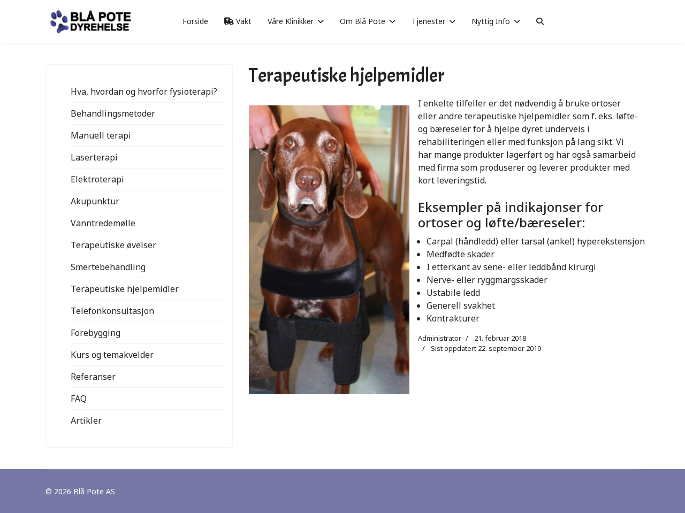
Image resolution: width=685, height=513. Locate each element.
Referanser (93, 376)
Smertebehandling (108, 267)
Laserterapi (94, 157)
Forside (195, 21)
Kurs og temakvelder (112, 355)
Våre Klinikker (291, 21)
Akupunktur (95, 201)
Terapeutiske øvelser (113, 245)
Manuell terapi (101, 135)
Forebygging (95, 333)
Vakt (243, 21)
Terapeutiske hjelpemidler (125, 289)
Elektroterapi (97, 179)
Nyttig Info (490, 21)
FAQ (79, 398)
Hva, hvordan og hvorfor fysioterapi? (144, 91)
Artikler (86, 420)
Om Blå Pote (362, 21)
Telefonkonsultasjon (112, 311)
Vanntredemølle (103, 223)
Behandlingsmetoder (113, 113)
